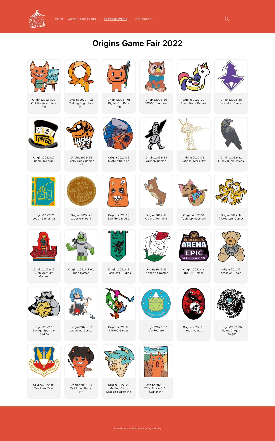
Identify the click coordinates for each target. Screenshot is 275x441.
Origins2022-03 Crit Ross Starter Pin (81, 388)
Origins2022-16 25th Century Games (43, 273)
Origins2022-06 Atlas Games (193, 328)
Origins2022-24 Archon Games (156, 159)
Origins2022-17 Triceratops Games (231, 216)
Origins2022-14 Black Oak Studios (118, 271)
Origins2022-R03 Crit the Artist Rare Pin (44, 103)
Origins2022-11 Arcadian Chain (231, 271)
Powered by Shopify (149, 428)
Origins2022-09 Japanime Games (81, 328)
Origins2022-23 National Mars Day (193, 159)
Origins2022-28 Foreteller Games (231, 101)
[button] (83, 18)
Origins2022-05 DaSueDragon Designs (231, 330)
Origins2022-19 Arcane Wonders (156, 216)
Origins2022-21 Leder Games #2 (44, 216)
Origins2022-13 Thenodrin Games (156, 271)
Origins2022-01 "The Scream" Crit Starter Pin (156, 388)
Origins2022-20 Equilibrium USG (119, 216)
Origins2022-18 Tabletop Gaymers (193, 216)
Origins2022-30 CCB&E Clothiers (156, 101)
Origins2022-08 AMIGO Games (118, 328)
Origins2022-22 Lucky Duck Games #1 (231, 161)
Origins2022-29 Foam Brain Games (193, 101)
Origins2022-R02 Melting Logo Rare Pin (81, 103)
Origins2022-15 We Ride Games (81, 271)
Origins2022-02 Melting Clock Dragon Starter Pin (118, 388)
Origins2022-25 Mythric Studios (118, 159)
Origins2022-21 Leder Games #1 (81, 216)
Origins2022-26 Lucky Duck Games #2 (81, 161)
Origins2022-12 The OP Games (193, 271)
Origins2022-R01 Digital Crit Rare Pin (119, 103)
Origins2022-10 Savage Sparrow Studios (44, 330)
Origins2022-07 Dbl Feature (156, 328)
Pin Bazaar (130, 428)
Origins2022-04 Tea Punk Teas (44, 386)
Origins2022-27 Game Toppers (43, 159)
